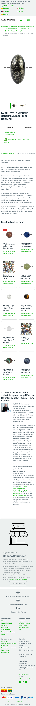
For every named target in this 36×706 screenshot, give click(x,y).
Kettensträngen (18, 491)
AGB (18, 702)
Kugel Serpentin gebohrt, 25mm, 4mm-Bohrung (25, 276)
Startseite (4, 26)
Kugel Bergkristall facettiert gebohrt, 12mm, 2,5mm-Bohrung (8, 307)
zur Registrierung (19, 583)
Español (5, 14)
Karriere (3, 634)
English (21, 8)
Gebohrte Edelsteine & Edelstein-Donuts (18, 29)
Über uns (4, 621)
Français (6, 11)
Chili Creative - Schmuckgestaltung (22, 26)
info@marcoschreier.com (26, 679)
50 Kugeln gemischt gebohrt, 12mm (26, 338)
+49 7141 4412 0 (8, 6)
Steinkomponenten (19, 488)
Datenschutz (12, 702)
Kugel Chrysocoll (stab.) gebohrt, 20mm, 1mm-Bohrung (8, 371)
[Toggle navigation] (28, 20)
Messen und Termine (8, 632)
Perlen (26, 491)
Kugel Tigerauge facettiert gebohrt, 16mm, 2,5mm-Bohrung (26, 307)
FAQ (20, 629)
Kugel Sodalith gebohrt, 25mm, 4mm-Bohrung (25, 370)
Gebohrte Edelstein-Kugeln (13, 31)
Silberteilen (16, 493)
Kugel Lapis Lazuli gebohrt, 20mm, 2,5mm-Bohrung (26, 244)
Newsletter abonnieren (8, 648)
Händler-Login (23, 627)
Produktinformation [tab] (7, 153)
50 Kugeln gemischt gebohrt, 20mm (9, 276)
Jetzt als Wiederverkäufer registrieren (24, 623)
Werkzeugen (23, 486)
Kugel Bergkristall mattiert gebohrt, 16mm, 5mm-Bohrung (8, 339)
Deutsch (6, 8)
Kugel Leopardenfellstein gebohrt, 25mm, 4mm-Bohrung (9, 245)
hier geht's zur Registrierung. (18, 579)
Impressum (24, 702)
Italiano (21, 11)
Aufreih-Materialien (19, 495)
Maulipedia (4, 646)
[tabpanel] (18, 186)
